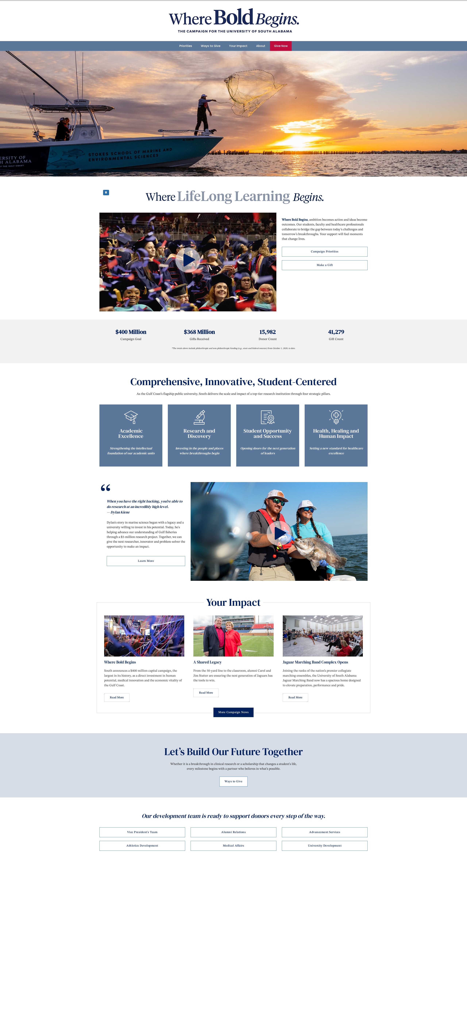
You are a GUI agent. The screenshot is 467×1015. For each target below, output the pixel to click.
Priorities (185, 46)
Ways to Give (210, 46)
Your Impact (238, 46)
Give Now (281, 46)
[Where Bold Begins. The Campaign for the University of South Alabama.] (233, 21)
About (260, 46)
